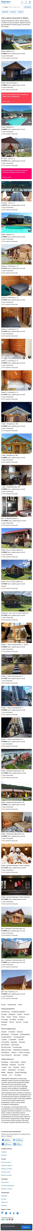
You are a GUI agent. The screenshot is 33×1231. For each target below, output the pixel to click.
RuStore (17, 1144)
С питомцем (14, 1034)
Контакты (4, 1155)
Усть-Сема (21, 1065)
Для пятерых (15, 1044)
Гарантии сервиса (6, 1165)
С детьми (4, 1039)
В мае (3, 1017)
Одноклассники (14, 1213)
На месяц (20, 1032)
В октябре (13, 1019)
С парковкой (12, 1039)
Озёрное (23, 1062)
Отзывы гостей (5, 1172)
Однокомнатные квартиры (21, 1050)
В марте (19, 1014)
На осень (18, 1022)
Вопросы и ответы (6, 1169)
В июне (9, 1017)
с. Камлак (4, 1075)
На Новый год (5, 1012)
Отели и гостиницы (24, 1052)
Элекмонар (4, 1065)
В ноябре (20, 1019)
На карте (4, 1032)
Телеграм (10, 1213)
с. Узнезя (4, 1067)
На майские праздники (18, 1012)
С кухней (20, 1039)
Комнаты (14, 1052)
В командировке (25, 1034)
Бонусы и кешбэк (6, 1175)
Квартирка (6, 2)
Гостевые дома (17, 1047)
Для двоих (14, 1042)
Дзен (18, 1213)
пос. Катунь (21, 1070)
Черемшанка (12, 1070)
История (3, 1199)
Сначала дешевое (19, 1037)
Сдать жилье (5, 1182)
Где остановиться (6, 1055)
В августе (22, 1017)
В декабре (4, 1022)
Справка (3, 1152)
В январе (4, 1014)
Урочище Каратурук (21, 1072)
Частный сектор (6, 1047)
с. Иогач (3, 1070)
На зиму (25, 1022)
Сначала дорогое (6, 1037)
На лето (11, 1022)
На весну (4, 1024)
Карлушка (10, 1072)
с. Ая (10, 1075)
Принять (26, 1227)
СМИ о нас (4, 1202)
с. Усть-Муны (17, 1075)
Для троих (22, 1042)
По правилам (6, 1227)
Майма (3, 1072)
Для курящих (5, 1034)
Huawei (6, 1144)
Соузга (23, 1067)
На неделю (11, 1032)
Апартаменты (5, 1052)
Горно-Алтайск (14, 1062)
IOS (6, 1140)
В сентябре (4, 1019)
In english (25, 1055)
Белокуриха (4, 1062)
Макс (2, 1213)
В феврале (12, 1014)
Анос (9, 1067)
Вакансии (4, 1205)
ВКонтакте (6, 1213)
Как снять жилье (6, 1162)
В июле (15, 1017)
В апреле (26, 1014)
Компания (4, 1196)
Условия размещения (7, 1185)
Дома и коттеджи (6, 1050)
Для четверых (5, 1044)
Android (18, 1140)
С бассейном (5, 1042)
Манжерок (13, 1065)
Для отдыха (17, 1055)
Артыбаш (16, 1067)
